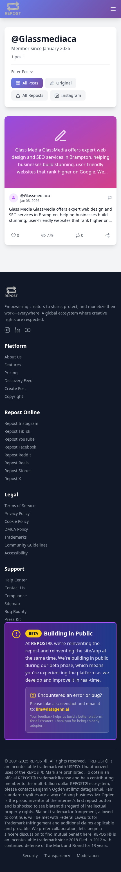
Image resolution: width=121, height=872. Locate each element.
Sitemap (12, 603)
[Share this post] (107, 235)
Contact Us (15, 587)
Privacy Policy (17, 513)
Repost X (13, 478)
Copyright (14, 396)
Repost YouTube (20, 439)
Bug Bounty (15, 611)
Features (13, 364)
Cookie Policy (17, 521)
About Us (13, 357)
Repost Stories (18, 470)
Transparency (57, 855)
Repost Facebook (20, 447)
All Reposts (32, 95)
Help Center (16, 580)
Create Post (15, 388)
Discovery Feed (19, 380)
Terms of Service (20, 505)
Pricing (11, 372)
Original (63, 83)
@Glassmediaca (35, 195)
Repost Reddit (18, 455)
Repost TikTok (17, 431)
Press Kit (13, 619)
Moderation (88, 855)
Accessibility (16, 553)
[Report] (109, 198)
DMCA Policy (16, 529)
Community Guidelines (26, 545)
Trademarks (16, 537)
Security (30, 855)
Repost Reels (17, 462)
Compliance (16, 595)
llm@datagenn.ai (52, 709)
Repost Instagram (21, 423)
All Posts (29, 83)
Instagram (70, 95)
